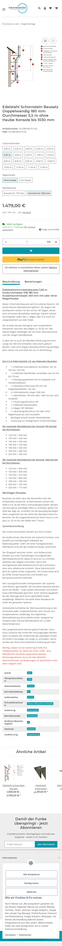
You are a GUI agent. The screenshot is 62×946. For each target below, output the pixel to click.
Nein (30, 673)
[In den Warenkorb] (4, 33)
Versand (27, 212)
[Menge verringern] (6, 242)
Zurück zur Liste (12, 23)
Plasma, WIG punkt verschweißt (40, 704)
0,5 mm (31, 686)
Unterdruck (32, 716)
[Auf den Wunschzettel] (53, 40)
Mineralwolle (33, 710)
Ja (28, 722)
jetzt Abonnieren (46, 844)
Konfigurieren (31, 883)
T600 (29, 679)
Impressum (10, 934)
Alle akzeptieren (31, 874)
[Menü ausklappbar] (3, 8)
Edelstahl (31, 729)
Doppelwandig (33, 734)
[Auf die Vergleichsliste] (45, 40)
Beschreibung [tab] (11, 281)
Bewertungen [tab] (33, 281)
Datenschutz (25, 934)
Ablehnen (31, 892)
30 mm (30, 697)
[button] (40, 8)
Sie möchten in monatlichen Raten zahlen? (31, 269)
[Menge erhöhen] (56, 242)
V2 (29, 691)
